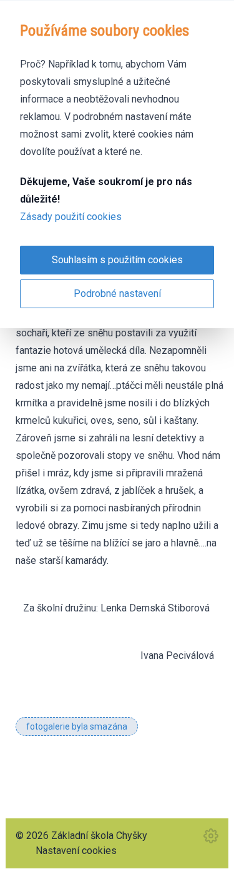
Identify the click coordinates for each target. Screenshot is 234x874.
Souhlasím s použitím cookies (117, 260)
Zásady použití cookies (71, 217)
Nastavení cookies (76, 850)
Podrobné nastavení (117, 293)
